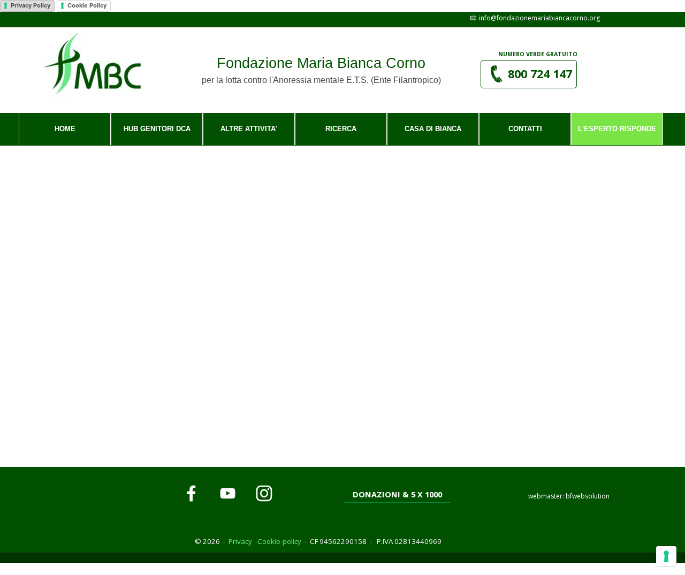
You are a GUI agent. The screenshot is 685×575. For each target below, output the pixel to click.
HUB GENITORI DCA (157, 129)
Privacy (240, 541)
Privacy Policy (30, 5)
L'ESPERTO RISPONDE (617, 129)
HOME (65, 129)
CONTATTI (525, 129)
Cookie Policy (86, 5)
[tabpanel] (538, 53)
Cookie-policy (279, 541)
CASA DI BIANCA (433, 129)
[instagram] (263, 493)
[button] (534, 18)
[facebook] (191, 493)
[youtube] (227, 493)
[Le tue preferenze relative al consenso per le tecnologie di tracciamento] (666, 556)
